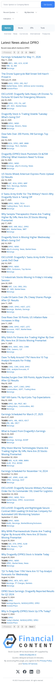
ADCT (26, 420)
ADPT (16, 387)
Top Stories (26, 269)
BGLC (20, 226)
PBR (7, 66)
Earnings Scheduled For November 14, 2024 (24, 471)
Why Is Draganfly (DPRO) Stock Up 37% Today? (26, 611)
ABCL (10, 63)
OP (7, 289)
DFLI (25, 286)
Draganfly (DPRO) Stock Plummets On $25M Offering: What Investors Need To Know (24, 155)
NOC (13, 106)
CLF (20, 349)
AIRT (10, 286)
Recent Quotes (9, 12)
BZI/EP (25, 440)
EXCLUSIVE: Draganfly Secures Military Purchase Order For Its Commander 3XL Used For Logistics (27, 489)
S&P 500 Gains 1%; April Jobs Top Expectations (25, 397)
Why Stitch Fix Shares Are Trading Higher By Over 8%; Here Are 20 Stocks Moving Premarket (27, 339)
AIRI (25, 477)
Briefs (8, 523)
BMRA (26, 460)
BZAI (10, 143)
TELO (17, 146)
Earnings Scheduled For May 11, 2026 (21, 57)
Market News (11, 86)
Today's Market (12, 620)
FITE (16, 103)
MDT (26, 580)
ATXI (14, 544)
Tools (43, 28)
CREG (20, 286)
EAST (22, 480)
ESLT (26, 83)
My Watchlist (29, 12)
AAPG (10, 420)
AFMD (15, 477)
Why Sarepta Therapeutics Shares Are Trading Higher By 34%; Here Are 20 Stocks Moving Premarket (25, 217)
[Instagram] (38, 672)
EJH (15, 403)
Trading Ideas (12, 206)
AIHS (10, 347)
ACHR (25, 63)
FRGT (20, 403)
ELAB (25, 544)
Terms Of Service (29, 663)
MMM (26, 143)
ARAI (21, 347)
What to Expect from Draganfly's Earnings (23, 431)
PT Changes (20, 583)
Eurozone (10, 329)
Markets (8, 28)
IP (28, 369)
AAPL (10, 387)
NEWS (16, 123)
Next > (32, 52)
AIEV (10, 460)
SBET (25, 229)
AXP (9, 183)
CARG (10, 367)
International (35, 34)
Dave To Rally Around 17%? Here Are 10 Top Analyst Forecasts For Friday (24, 359)
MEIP (21, 143)
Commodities (11, 389)
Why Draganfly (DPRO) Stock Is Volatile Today (25, 554)
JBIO (8, 229)
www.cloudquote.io (28, 654)
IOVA (8, 369)
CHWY (10, 307)
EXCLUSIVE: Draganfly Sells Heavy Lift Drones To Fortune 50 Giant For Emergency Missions (27, 95)
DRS (21, 83)
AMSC (15, 347)
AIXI (9, 544)
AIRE (15, 226)
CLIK (15, 286)
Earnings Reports (13, 603)
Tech (21, 206)
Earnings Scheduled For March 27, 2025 (22, 414)
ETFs (31, 28)
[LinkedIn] (31, 672)
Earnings (26, 309)
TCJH (20, 546)
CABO (21, 387)
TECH (22, 203)
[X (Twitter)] (18, 672)
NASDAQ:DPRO (27, 603)
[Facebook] (25, 672)
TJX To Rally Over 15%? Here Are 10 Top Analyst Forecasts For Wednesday (26, 573)
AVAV (10, 83)
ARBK (21, 460)
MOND (19, 463)
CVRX (16, 367)
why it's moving (21, 166)
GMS (12, 289)
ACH (20, 63)
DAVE (22, 367)
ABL (15, 420)
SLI (12, 66)
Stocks (20, 28)
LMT (24, 103)
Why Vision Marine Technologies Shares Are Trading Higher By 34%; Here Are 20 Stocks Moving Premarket (24, 451)
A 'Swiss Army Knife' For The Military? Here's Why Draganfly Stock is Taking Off (27, 195)
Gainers (15, 349)
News (15, 34)
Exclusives (16, 269)
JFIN (7, 423)
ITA (20, 103)
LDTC (28, 307)
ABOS (21, 420)
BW (15, 66)
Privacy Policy (46, 660)
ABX (15, 63)
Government (29, 500)
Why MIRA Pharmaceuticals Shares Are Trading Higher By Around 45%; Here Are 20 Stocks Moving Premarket (26, 534)
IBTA (16, 580)
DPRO (16, 83)
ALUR (15, 460)
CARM (10, 327)
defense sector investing (33, 86)
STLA (14, 463)
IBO (24, 403)
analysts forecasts (19, 369)
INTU (21, 580)
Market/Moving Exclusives (31, 523)
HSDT (23, 307)
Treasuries (46, 34)
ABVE (10, 226)
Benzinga (10, 68)
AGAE (21, 477)
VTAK (8, 349)
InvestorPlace (12, 88)
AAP (10, 477)
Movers (18, 126)
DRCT (17, 423)
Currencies (24, 34)
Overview (7, 34)
